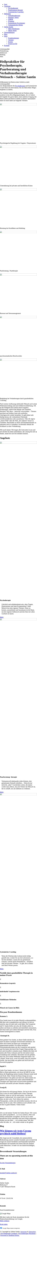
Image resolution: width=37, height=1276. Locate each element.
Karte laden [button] (4, 1224)
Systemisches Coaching (16, 12)
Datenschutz (32, 1232)
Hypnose (11, 21)
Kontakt (6, 45)
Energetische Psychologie (16, 23)
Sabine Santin (8, 27)
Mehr (1, 617)
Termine (11, 40)
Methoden (7, 14)
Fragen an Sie (12, 44)
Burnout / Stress (13, 17)
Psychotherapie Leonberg (9, 1233)
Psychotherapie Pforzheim (26, 1233)
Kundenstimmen (13, 38)
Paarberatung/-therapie (15, 10)
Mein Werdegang (13, 29)
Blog (5, 34)
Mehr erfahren (4, 1221)
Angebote (7, 6)
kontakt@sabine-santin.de (8, 1173)
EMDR (10, 19)
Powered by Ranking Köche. (9, 1235)
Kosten (10, 42)
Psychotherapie (13, 8)
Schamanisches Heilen (15, 25)
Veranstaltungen (9, 32)
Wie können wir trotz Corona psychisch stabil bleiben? (15, 1132)
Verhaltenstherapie (14, 16)
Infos (5, 36)
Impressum (23, 1232)
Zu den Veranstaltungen (7, 1163)
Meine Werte (12, 30)
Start (5, 4)
